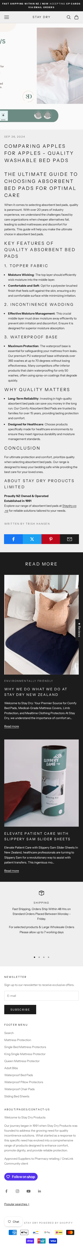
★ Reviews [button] (79, 629)
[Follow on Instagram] (17, 1191)
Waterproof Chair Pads (19, 1089)
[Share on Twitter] (32, 539)
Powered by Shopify (56, 1222)
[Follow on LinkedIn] (39, 1191)
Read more (11, 726)
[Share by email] (69, 539)
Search (9, 1033)
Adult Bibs (11, 1068)
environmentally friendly (28, 680)
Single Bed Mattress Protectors (25, 1047)
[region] (41, 920)
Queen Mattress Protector (22, 1061)
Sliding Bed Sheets (16, 1096)
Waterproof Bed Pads (18, 1075)
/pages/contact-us (32, 1109)
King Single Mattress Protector (25, 1054)
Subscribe (20, 1009)
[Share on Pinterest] (51, 539)
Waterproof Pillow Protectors (23, 1082)
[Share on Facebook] (13, 539)
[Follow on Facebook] (6, 1191)
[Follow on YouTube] (28, 1191)
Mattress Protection (17, 1040)
